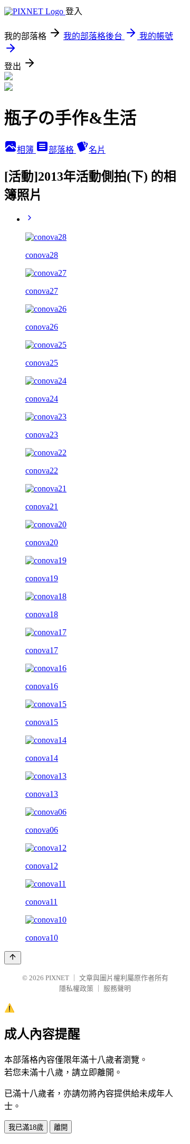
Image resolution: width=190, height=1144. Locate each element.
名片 (97, 149)
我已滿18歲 (25, 1127)
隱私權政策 (76, 988)
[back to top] (12, 957)
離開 (61, 1127)
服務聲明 (117, 988)
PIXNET (57, 978)
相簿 (26, 149)
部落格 (62, 149)
